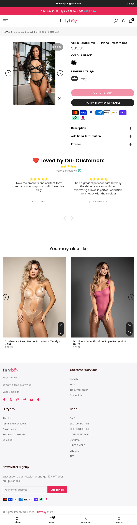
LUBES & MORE (77, 445)
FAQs (72, 384)
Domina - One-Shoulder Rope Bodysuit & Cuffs (99, 343)
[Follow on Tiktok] (38, 400)
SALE (72, 418)
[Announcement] (68, 3)
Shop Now (90, 11)
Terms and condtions (14, 423)
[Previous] (8, 73)
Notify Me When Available (102, 102)
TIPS (72, 456)
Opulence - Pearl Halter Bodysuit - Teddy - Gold (32, 343)
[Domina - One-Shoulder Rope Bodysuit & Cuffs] (102, 297)
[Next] (60, 73)
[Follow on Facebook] (4, 400)
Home (6, 32)
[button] (65, 218)
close (7, 4)
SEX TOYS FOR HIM (79, 429)
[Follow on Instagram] (17, 400)
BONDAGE (75, 440)
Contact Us (76, 395)
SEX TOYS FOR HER (79, 423)
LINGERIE (74, 450)
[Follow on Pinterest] (24, 400)
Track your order (79, 390)
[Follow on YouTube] (31, 400)
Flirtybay (41, 512)
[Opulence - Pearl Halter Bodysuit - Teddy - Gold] (34, 297)
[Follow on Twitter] (11, 400)
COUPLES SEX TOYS (80, 434)
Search (74, 379)
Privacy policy (10, 429)
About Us (7, 418)
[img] (68, 166)
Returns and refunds (14, 434)
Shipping (7, 440)
